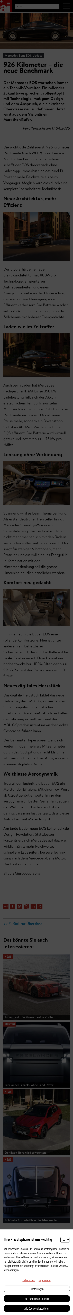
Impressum (45, 1280)
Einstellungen (37, 1289)
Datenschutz (29, 1280)
